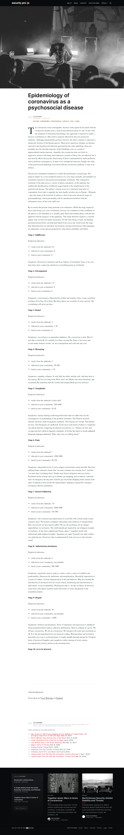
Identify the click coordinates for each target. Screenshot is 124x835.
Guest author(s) (91, 816)
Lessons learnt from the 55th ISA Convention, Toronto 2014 (53, 756)
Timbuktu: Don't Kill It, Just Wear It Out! (45, 752)
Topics (103, 3)
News (76, 3)
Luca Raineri (37, 116)
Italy (72, 121)
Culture (36, 121)
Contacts (92, 828)
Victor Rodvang (46, 698)
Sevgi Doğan (55, 818)
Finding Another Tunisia (39, 747)
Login (105, 828)
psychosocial (56, 121)
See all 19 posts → (21, 808)
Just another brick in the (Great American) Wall (48, 742)
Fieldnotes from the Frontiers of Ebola (45, 749)
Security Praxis (16, 828)
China (77, 121)
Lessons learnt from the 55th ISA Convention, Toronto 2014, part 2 (55, 754)
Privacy (99, 828)
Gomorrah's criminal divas (23, 780)
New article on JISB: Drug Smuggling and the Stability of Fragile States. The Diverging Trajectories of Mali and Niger (59, 735)
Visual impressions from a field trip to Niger (47, 740)
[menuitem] (103, 3)
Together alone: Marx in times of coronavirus (26, 799)
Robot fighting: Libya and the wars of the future (48, 738)
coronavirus (45, 121)
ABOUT (69, 3)
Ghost (110, 828)
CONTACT (83, 3)
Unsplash (59, 698)
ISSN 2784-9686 (94, 3)
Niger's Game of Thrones (40, 745)
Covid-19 (66, 121)
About (81, 828)
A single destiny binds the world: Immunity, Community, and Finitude (27, 789)
